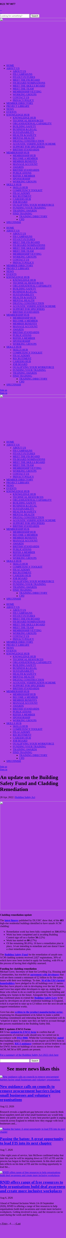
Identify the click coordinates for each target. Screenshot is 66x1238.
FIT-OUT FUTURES (24, 77)
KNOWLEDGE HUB (17, 114)
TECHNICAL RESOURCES (28, 120)
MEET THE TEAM (23, 88)
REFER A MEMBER (24, 175)
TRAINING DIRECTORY (33, 216)
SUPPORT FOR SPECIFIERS (29, 146)
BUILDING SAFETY (24, 126)
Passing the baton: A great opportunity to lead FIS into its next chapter (31, 1141)
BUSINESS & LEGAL (25, 129)
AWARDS (18, 167)
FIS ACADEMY (21, 193)
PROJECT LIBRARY (17, 106)
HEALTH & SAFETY (24, 135)
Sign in (3, 393)
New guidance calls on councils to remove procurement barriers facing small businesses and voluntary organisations (30, 1093)
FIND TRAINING (22, 213)
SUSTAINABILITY (23, 132)
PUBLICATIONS (22, 173)
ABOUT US (13, 68)
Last (18, 1223)
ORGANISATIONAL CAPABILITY (32, 123)
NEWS (10, 109)
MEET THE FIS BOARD (26, 80)
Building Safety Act (25, 797)
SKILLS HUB (13, 184)
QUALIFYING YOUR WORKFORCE (33, 204)
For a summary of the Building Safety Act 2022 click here (29, 1055)
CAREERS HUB (22, 199)
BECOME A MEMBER (25, 158)
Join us (3, 390)
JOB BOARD (20, 202)
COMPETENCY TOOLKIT (27, 190)
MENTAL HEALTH (23, 138)
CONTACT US (21, 97)
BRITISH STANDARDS (26, 149)
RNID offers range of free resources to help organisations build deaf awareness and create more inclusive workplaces (32, 1186)
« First (3, 1223)
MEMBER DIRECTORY (19, 103)
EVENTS (11, 112)
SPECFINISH (13, 222)
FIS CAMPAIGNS (22, 74)
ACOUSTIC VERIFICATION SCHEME (34, 143)
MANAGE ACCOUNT (25, 164)
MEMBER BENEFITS (25, 161)
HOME (10, 65)
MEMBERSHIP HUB (17, 152)
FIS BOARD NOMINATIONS (29, 82)
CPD (21, 219)
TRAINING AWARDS (25, 210)
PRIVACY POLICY (23, 100)
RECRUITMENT (22, 196)
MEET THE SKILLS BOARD (29, 85)
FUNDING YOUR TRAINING (29, 207)
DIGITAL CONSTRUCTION (28, 141)
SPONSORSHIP (21, 178)
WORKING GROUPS (25, 94)
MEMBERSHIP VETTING (27, 91)
